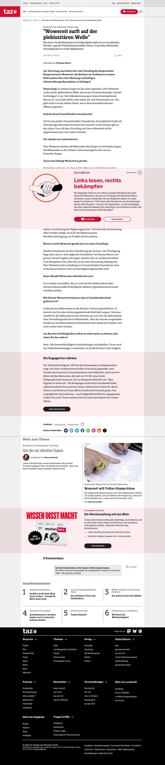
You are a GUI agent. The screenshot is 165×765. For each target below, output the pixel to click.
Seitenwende (128, 749)
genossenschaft (122, 649)
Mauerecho (28, 700)
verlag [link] (25, 3)
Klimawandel (59, 657)
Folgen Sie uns (119, 631)
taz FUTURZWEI (122, 692)
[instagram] (140, 632)
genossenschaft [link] (123, 3)
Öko (24, 649)
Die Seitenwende (91, 653)
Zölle (56, 645)
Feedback (58, 723)
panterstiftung (121, 661)
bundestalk (28, 688)
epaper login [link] (135, 3)
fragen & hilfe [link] (54, 3)
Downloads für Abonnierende (67, 735)
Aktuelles (88, 645)
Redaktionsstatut (102, 745)
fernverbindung (29, 692)
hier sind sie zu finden (71, 573)
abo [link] (113, 3)
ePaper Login (60, 731)
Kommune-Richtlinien (121, 745)
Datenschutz (100, 749)
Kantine (26, 727)
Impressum (112, 749)
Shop (25, 731)
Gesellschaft (28, 653)
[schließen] (139, 172)
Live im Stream (91, 696)
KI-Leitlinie (136, 745)
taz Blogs (119, 689)
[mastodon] (129, 632)
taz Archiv (119, 700)
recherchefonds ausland (126, 657)
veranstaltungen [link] (35, 3)
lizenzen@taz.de (40, 749)
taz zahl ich (120, 653)
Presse (87, 661)
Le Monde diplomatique (126, 696)
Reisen (26, 724)
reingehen (27, 707)
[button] (141, 12)
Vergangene (89, 700)
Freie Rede (27, 703)
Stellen (87, 657)
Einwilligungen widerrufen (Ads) (98, 753)
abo (117, 645)
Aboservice (59, 727)
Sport (25, 661)
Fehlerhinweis (73, 424)
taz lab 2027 (89, 703)
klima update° (29, 696)
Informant (89, 749)
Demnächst (89, 688)
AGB (120, 749)
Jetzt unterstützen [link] (57, 409)
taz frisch (58, 692)
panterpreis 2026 (123, 665)
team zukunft (59, 688)
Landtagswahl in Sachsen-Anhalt (65, 651)
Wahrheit (27, 672)
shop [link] (45, 3)
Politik (25, 645)
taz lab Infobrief (61, 700)
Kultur (25, 657)
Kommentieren (60, 424)
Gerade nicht (131, 172)
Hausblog (88, 649)
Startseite (26, 20)
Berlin (35, 20)
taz (30, 631)
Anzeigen (27, 735)
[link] (25, 11)
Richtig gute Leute (62, 661)
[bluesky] (135, 632)
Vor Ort (87, 692)
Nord (25, 669)
